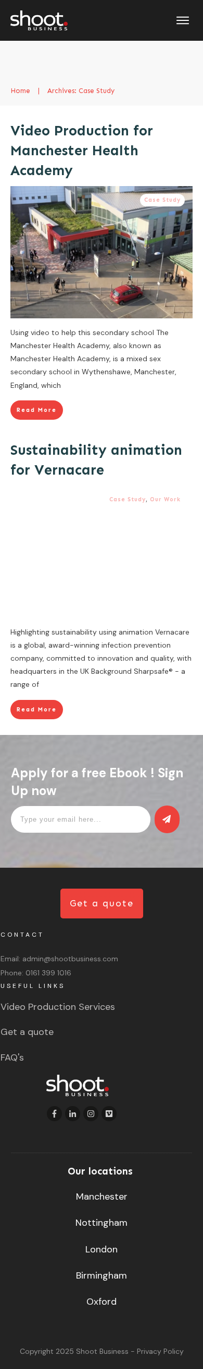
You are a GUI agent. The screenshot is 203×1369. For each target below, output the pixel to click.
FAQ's (12, 1057)
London (101, 1249)
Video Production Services (58, 1006)
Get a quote (27, 1032)
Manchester (102, 1196)
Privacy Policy (160, 1351)
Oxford (101, 1301)
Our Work (165, 499)
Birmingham (101, 1275)
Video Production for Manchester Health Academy (81, 150)
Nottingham (101, 1222)
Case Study (162, 200)
